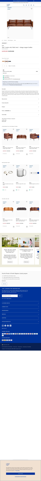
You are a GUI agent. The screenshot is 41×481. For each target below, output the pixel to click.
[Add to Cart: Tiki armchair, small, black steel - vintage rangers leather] (14, 154)
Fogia (3, 45)
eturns (8, 77)
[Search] (24, 5)
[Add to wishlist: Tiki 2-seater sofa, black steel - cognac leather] (13, 201)
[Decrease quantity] (3, 66)
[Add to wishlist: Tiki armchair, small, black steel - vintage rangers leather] (13, 129)
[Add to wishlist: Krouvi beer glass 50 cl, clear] (26, 165)
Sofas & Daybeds (10, 40)
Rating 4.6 (23, 0)
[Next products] (38, 137)
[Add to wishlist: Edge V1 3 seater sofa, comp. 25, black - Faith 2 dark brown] (26, 201)
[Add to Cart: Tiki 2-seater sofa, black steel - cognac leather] (14, 227)
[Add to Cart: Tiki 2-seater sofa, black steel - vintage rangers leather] (27, 154)
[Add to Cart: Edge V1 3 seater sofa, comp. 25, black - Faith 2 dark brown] (27, 227)
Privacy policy (20, 346)
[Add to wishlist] (31, 9)
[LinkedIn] (10, 326)
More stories (37, 235)
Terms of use (15, 346)
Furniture (5, 40)
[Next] (38, 252)
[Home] (2, 40)
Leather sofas (4, 120)
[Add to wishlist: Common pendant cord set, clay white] (13, 165)
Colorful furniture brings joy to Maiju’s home (26, 250)
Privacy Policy (17, 470)
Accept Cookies (20, 473)
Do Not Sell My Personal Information (7, 346)
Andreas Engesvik (5, 48)
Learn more (4, 280)
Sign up (20, 295)
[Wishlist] (29, 5)
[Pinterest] (8, 326)
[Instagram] (3, 326)
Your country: (4, 298)
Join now (4, 283)
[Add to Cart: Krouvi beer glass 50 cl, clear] (27, 190)
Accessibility (29, 346)
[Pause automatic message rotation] (34, 1)
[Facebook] (5, 326)
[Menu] (34, 5)
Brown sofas (4, 121)
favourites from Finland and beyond (16, 84)
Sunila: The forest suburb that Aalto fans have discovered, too (10, 251)
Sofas (15, 40)
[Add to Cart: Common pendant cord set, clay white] (14, 190)
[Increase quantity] (6, 66)
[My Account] (26, 5)
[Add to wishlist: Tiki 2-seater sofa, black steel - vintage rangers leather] (26, 129)
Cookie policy (25, 346)
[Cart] (31, 5)
